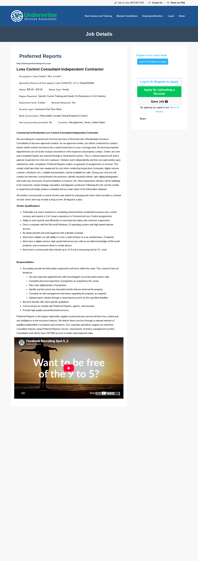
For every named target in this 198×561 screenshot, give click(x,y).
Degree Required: (28, 96)
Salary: (22, 89)
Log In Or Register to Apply (152, 61)
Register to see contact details (152, 55)
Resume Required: (61, 102)
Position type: (26, 109)
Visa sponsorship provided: (33, 122)
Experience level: (28, 102)
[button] (142, 119)
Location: (63, 122)
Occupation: (25, 76)
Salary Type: (55, 89)
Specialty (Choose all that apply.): (37, 83)
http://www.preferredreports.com (34, 63)
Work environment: (29, 116)
